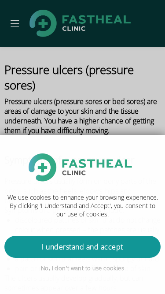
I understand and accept (82, 247)
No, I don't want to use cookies (82, 268)
